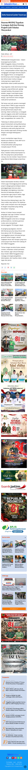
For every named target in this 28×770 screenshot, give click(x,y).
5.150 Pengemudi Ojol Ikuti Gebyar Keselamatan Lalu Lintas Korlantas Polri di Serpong (20, 284)
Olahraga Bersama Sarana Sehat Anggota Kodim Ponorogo (20, 602)
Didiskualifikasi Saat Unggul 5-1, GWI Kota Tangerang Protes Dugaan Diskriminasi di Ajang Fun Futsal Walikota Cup (12, 588)
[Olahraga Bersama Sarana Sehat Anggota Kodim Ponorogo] (20, 595)
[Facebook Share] (2, 267)
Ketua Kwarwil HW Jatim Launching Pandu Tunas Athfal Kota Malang (6, 284)
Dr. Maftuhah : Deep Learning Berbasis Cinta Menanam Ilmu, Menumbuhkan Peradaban (14, 735)
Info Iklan (19, 762)
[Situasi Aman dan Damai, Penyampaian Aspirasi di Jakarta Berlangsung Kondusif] (21, 307)
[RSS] (21, 758)
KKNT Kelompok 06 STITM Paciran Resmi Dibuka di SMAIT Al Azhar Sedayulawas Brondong (15, 722)
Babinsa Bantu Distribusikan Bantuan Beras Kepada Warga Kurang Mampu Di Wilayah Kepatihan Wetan (20, 566)
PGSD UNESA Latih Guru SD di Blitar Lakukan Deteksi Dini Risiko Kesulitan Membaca (15, 689)
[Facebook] (7, 758)
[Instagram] (15, 758)
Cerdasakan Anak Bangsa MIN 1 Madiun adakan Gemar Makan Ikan (16, 709)
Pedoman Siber (10, 764)
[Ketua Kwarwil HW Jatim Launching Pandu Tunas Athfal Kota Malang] (7, 277)
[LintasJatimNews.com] (11, 4)
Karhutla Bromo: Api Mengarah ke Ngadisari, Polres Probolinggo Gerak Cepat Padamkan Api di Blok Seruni (21, 299)
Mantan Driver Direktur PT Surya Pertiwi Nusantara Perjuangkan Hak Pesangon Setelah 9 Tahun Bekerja (15, 683)
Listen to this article (8, 56)
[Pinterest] (13, 758)
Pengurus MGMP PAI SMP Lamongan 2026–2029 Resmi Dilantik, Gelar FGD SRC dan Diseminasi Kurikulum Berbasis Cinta (14, 696)
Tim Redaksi (9, 762)
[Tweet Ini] (5, 267)
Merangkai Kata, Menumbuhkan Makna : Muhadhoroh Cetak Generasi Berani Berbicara (15, 729)
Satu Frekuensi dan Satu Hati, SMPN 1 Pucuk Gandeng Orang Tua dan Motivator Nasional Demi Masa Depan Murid (16, 742)
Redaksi (2, 33)
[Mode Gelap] (23, 4)
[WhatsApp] (18, 758)
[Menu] (2, 4)
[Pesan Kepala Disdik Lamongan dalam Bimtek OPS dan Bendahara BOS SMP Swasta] (7, 292)
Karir (14, 762)
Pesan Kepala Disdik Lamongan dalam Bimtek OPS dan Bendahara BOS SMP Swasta (7, 299)
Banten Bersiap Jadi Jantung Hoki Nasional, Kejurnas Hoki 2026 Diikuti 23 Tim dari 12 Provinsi (7, 602)
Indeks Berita (18, 764)
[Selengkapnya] (25, 537)
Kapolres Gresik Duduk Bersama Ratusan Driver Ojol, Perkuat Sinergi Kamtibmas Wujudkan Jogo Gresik (7, 314)
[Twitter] (10, 758)
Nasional (8, 20)
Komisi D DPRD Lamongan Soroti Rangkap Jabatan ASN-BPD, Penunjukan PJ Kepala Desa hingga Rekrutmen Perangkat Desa (15, 716)
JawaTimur (3, 20)
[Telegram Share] (11, 267)
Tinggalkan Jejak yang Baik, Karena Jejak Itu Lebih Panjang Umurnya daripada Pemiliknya (15, 702)
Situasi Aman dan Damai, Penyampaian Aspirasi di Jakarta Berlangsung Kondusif (20, 314)
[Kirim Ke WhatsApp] (14, 267)
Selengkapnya (13, 609)
